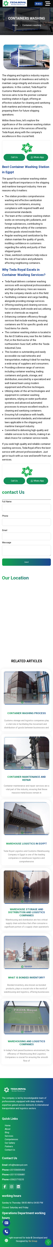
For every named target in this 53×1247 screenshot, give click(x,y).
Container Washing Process (26, 713)
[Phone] (6, 1231)
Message (6, 542)
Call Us (14, 157)
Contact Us (10, 1150)
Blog (7, 1132)
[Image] (15, 5)
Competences (11, 1139)
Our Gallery (10, 1143)
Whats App (39, 157)
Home (15, 25)
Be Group (33, 1241)
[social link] (4, 1186)
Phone (5, 516)
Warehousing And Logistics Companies (26, 1043)
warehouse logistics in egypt (26, 843)
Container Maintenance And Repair (26, 778)
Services (9, 1136)
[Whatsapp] (6, 1240)
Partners (9, 1146)
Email (4, 530)
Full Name (7, 501)
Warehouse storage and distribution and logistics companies (26, 912)
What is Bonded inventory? (26, 977)
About (7, 1129)
